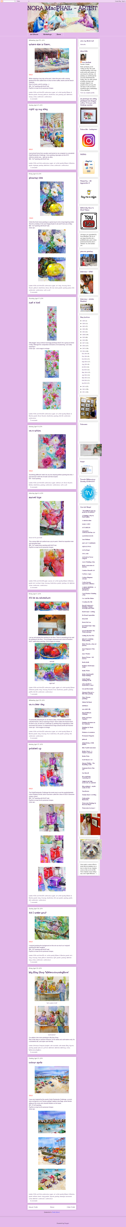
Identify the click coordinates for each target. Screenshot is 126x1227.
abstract (58, 483)
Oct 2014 (84, 359)
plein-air (40, 1048)
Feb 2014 (84, 380)
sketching (63, 1048)
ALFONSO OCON (87, 536)
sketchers (69, 94)
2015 (83, 348)
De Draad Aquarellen (88, 615)
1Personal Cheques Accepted (41, 1045)
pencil (69, 288)
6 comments (33, 99)
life (51, 288)
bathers (35, 1196)
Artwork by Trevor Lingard (87, 557)
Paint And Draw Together (87, 718)
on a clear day (36, 704)
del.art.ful (85, 619)
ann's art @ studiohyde (88, 543)
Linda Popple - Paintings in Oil (86, 679)
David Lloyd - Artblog (88, 612)
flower (31, 288)
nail (57, 898)
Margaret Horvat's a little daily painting (88, 693)
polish (70, 898)
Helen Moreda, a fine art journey (89, 644)
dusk (39, 957)
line (57, 94)
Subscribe (83, 44)
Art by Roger (86, 550)
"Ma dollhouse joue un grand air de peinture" (88, 511)
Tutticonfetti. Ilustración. (86, 799)
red (68, 583)
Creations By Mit (87, 602)
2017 (83, 343)
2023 (83, 326)
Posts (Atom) (56, 1212)
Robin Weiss (85, 756)
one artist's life (86, 709)
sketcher (72, 583)
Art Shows (34, 34)
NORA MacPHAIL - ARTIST (62, 8)
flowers (44, 416)
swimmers (69, 1196)
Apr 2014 (85, 375)
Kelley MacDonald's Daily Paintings (88, 674)
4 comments (33, 962)
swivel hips (35, 497)
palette (31, 692)
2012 (83, 389)
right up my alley (38, 109)
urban (35, 97)
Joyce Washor (86, 654)
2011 (83, 392)
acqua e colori (86, 524)
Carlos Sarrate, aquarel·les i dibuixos (88, 583)
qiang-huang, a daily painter (88, 743)
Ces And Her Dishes (88, 598)
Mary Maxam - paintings (86, 698)
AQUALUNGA (86, 546)
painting (61, 94)
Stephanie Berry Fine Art (88, 768)
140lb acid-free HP (38, 955)
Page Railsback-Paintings (86, 713)
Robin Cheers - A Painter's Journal (87, 752)
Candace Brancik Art (88, 570)
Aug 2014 (85, 364)
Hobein (31, 485)
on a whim (35, 430)
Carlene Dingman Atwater (87, 578)
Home (59, 34)
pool (65, 94)
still (73, 288)
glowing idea (36, 177)
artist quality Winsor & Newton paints (58, 955)
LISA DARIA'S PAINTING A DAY (88, 684)
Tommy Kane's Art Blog (89, 795)
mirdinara (85, 706)
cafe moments (54, 1045)
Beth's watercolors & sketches (88, 566)
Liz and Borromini (87, 689)
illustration (52, 94)
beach (39, 1196)
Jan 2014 (84, 383)
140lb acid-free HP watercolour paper (44, 92)
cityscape (35, 165)
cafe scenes (62, 1045)
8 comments (33, 292)
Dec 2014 (85, 353)
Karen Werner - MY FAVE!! (88, 658)
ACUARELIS (86, 527)
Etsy (67, 1045)
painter (60, 288)
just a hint (34, 302)
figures (71, 1045)
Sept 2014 (85, 361)
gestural (45, 94)
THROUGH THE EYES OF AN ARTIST (89, 782)
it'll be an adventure (39, 597)
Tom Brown (85, 791)
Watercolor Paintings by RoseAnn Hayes (89, 803)
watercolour (48, 97)
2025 (83, 321)
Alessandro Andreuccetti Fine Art (88, 531)
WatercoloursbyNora (35, 1050)
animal (50, 581)
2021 (83, 332)
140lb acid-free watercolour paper (43, 163)
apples (57, 687)
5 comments (33, 487)
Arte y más (85, 553)
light (55, 957)
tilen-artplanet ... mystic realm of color (89, 787)
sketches (57, 1048)
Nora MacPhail (86, 62)
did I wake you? (37, 912)
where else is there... (40, 44)
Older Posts (71, 1207)
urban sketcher (33, 1199)
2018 (83, 340)
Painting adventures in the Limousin (88, 723)
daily (59, 285)
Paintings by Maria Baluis (87, 728)
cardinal (38, 583)
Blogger (66, 1223)
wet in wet (47, 290)
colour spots (35, 1062)
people (35, 1048)
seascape (62, 1196)
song (30, 960)
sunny (30, 97)
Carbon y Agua (86, 574)
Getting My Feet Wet (88, 635)
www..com (86, 465)
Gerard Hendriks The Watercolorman (88, 631)
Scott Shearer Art (87, 760)
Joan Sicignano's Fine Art (88, 649)
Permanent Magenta (88, 736)
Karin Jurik (85, 662)
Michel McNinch (87, 702)
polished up (35, 748)
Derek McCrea (86, 622)
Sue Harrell (85, 773)
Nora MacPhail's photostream (89, 470)
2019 (83, 337)
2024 (83, 323)
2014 (83, 351)
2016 (83, 345)
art (57, 92)
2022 (83, 329)
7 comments (33, 167)
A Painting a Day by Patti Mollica (88, 516)
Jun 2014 (84, 370)
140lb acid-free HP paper (40, 581)
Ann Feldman (86, 539)
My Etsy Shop (54, 1037)
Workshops (47, 34)
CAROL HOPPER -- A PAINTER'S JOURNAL (89, 588)
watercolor (40, 97)
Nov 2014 (85, 356)
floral (69, 285)
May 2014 (85, 372)
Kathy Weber (86, 671)
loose (56, 288)
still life (61, 416)
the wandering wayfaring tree (86, 777)
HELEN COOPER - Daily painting (88, 639)
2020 (83, 334)
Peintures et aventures (88, 732)
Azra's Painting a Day (88, 562)
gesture (36, 288)
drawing (40, 94)
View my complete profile (87, 93)
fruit (54, 690)
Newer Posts (33, 1207)
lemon (47, 288)
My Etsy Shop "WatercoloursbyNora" (49, 972)
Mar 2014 (85, 378)
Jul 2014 (84, 367)
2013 (83, 386)
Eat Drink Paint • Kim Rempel (88, 626)
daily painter (45, 1196)
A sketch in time (86, 520)
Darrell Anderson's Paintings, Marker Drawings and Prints (88, 606)
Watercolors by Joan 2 (88, 808)
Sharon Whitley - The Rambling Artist (88, 763)
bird (34, 583)
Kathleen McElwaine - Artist (88, 666)
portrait (46, 1048)
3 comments (33, 420)
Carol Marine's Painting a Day (89, 594)
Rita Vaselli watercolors (89, 748)
